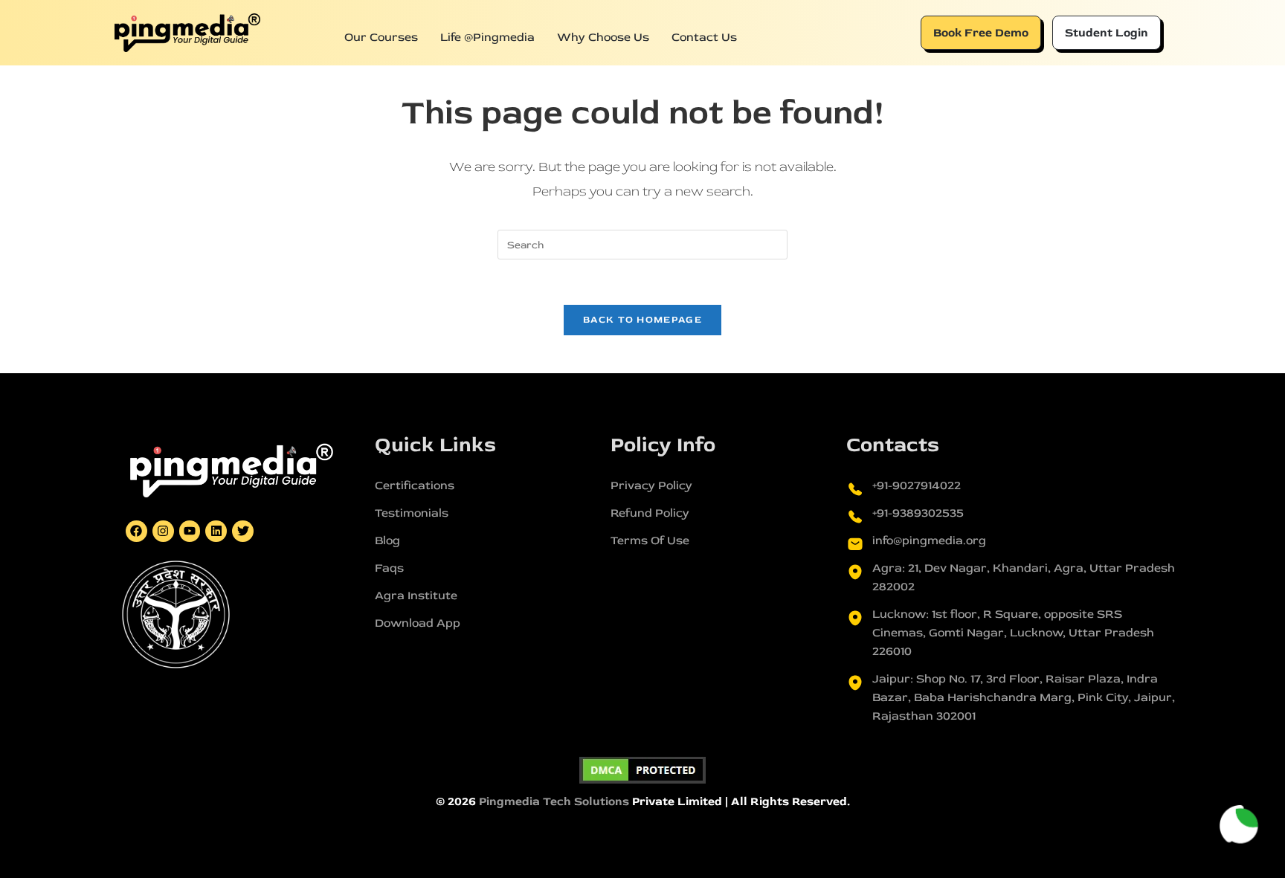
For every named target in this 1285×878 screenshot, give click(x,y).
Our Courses (381, 37)
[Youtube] (190, 531)
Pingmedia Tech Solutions (554, 801)
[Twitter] (243, 531)
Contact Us (704, 37)
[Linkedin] (216, 531)
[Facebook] (136, 531)
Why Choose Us (603, 37)
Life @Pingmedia (487, 37)
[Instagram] (163, 531)
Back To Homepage (642, 320)
